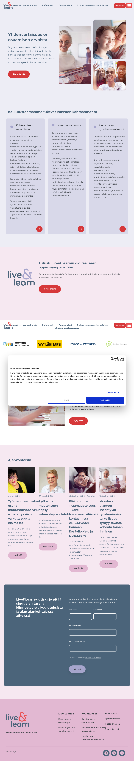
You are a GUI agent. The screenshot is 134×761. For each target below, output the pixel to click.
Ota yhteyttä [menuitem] (112, 729)
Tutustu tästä (49, 289)
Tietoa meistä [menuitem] (112, 724)
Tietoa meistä (65, 5)
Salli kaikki (105, 400)
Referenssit (47, 5)
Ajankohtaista (30, 5)
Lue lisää (17, 555)
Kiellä (66, 400)
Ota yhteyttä (120, 5)
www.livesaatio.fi (66, 731)
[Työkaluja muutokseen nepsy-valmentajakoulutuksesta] (52, 480)
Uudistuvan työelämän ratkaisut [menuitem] (93, 738)
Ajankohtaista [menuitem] (112, 718)
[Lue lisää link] (39, 229)
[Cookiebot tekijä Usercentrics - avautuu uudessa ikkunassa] (112, 359)
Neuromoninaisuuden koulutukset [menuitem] (94, 729)
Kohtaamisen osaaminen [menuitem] (89, 721)
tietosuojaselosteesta (93, 658)
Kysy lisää (78, 421)
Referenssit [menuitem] (111, 713)
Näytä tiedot (113, 392)
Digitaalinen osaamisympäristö (92, 5)
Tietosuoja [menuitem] (11, 751)
